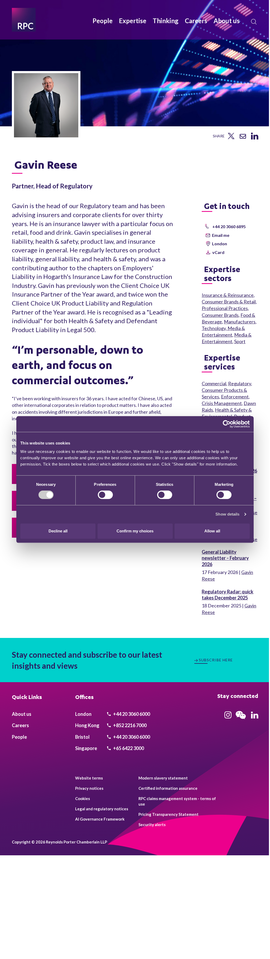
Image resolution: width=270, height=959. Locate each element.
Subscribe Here (216, 660)
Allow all (212, 531)
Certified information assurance (167, 788)
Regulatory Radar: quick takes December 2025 (227, 595)
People (103, 20)
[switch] (105, 495)
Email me (220, 235)
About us (227, 20)
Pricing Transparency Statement (168, 814)
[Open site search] (254, 21)
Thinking (166, 20)
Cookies (82, 798)
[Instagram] (228, 717)
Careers (196, 20)
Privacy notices (89, 788)
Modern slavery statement (163, 778)
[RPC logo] (24, 20)
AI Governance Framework (99, 819)
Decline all (58, 531)
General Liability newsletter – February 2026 (225, 558)
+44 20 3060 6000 (131, 714)
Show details (227, 514)
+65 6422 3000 (128, 748)
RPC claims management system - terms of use (177, 801)
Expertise (132, 20)
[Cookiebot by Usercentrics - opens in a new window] (227, 424)
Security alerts (152, 824)
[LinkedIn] (254, 138)
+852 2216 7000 (129, 725)
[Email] (242, 137)
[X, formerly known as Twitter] (231, 137)
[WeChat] (240, 720)
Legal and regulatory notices (101, 808)
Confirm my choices (135, 531)
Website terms (89, 778)
